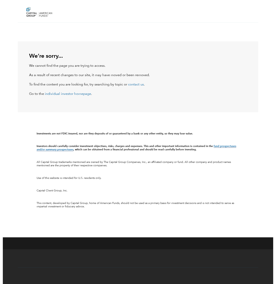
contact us (136, 84)
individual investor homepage (68, 94)
